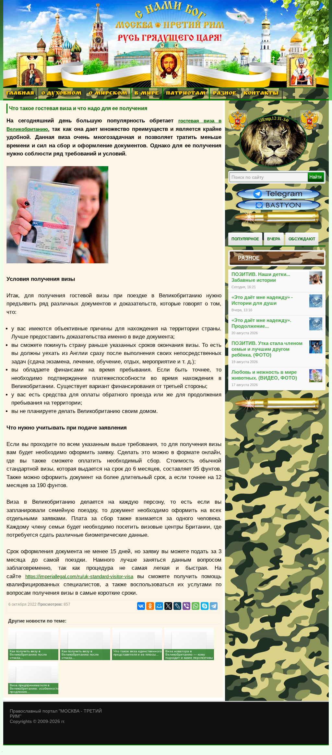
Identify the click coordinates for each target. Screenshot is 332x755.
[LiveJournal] (177, 606)
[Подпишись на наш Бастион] (278, 209)
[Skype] (204, 606)
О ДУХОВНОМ (61, 94)
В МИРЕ (146, 94)
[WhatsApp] (195, 606)
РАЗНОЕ (224, 94)
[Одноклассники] (150, 606)
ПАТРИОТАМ (186, 94)
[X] (168, 606)
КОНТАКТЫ (261, 94)
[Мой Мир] (159, 606)
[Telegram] (214, 606)
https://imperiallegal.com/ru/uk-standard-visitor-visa (79, 576)
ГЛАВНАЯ (20, 94)
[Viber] (186, 606)
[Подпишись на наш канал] (278, 198)
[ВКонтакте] (141, 606)
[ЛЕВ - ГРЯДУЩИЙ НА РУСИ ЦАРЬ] (273, 166)
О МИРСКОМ (108, 94)
